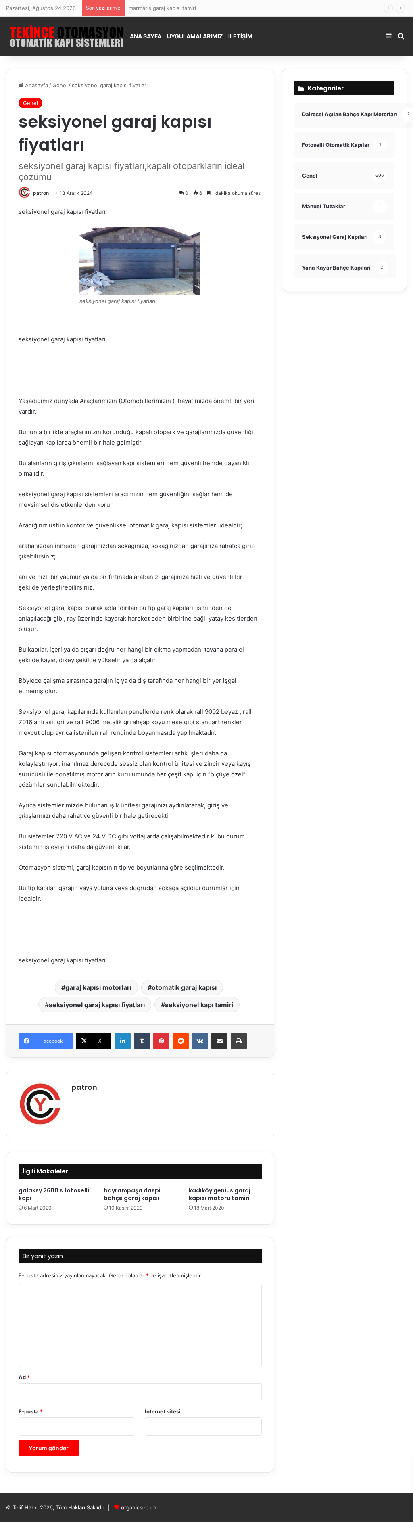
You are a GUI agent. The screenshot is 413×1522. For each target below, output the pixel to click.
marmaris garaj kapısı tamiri (162, 8)
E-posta (31, 1411)
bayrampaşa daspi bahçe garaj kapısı (132, 1194)
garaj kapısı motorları (98, 987)
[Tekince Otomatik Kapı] (66, 36)
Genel (59, 85)
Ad (24, 1377)
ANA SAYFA (145, 36)
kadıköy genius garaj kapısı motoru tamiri (219, 1194)
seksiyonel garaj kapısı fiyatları (97, 1005)
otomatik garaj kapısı (184, 987)
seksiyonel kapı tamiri (199, 1005)
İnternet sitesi (163, 1411)
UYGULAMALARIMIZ (195, 36)
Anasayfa (35, 85)
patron (41, 193)
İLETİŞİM (240, 36)
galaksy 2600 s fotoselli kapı (54, 1194)
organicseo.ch (138, 1507)
